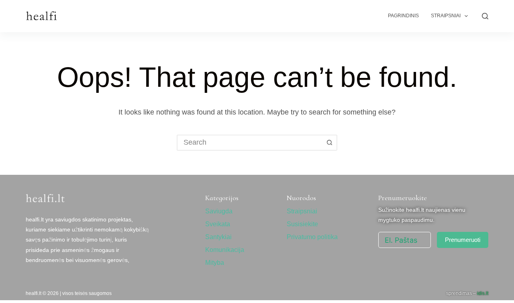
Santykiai (218, 236)
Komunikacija (224, 249)
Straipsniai (446, 15)
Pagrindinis (403, 15)
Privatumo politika (312, 236)
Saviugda (219, 211)
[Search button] (329, 142)
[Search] (485, 16)
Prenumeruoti (462, 239)
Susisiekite (302, 224)
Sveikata (217, 224)
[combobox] (249, 143)
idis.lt (482, 293)
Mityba (214, 262)
